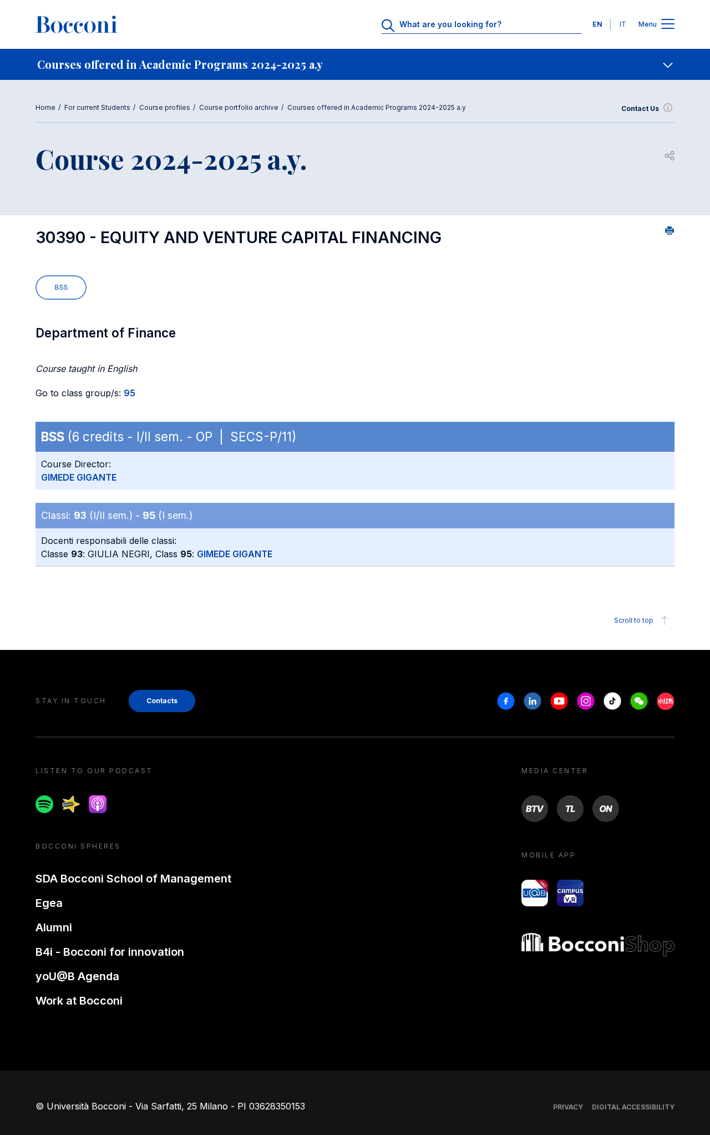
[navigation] (355, 64)
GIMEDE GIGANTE (78, 477)
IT (623, 24)
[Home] (77, 24)
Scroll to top (633, 620)
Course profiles (164, 107)
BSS (61, 287)
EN (597, 24)
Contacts (162, 701)
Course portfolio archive (238, 107)
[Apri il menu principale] (667, 25)
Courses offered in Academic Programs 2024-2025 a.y (376, 107)
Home (45, 107)
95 (129, 392)
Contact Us (640, 108)
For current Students (97, 107)
